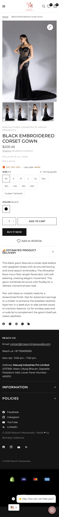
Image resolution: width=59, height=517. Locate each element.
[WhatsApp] (23, 324)
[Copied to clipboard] (29, 324)
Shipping (6, 151)
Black (6, 209)
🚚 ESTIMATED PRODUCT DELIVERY (19, 251)
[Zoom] (50, 27)
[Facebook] (4, 324)
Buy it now (14, 232)
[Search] (43, 6)
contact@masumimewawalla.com (30, 344)
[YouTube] (20, 447)
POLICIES (10, 398)
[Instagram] (13, 446)
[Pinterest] (17, 324)
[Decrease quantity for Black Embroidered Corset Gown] (5, 221)
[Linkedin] (28, 446)
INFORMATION (15, 387)
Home (5, 16)
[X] (11, 324)
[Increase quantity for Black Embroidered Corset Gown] (13, 221)
